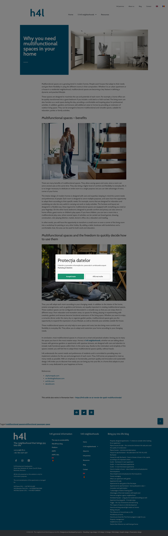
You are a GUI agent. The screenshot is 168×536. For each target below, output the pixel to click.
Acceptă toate (71, 276)
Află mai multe (98, 276)
